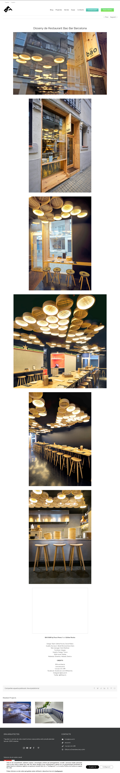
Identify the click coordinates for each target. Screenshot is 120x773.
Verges (63, 650)
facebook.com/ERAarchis (63, 671)
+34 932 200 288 (70, 746)
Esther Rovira (70, 637)
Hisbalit (63, 656)
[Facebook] (34, 748)
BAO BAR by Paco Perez (53, 637)
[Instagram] (24, 748)
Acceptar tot (92, 767)
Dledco (69, 656)
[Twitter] (30, 748)
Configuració (58, 771)
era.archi (67, 743)
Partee (64, 654)
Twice (65, 652)
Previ (106, 17)
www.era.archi (60, 666)
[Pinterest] (38, 748)
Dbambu (58, 656)
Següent (113, 17)
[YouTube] (27, 748)
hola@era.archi (70, 739)
